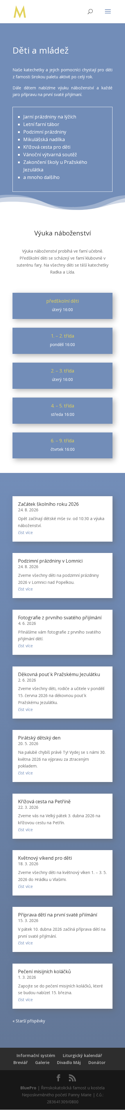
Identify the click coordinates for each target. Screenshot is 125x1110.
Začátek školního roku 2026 (48, 504)
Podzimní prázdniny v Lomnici (50, 561)
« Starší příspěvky (28, 1021)
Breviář (20, 1062)
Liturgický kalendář (82, 1055)
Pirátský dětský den (39, 738)
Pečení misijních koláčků (44, 971)
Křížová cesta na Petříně (44, 801)
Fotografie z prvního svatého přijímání (59, 617)
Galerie (42, 1062)
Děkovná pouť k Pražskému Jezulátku (59, 674)
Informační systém (36, 1055)
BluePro (28, 1088)
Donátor (97, 1062)
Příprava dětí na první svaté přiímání (57, 915)
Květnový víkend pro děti (45, 858)
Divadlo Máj (69, 1062)
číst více (25, 532)
